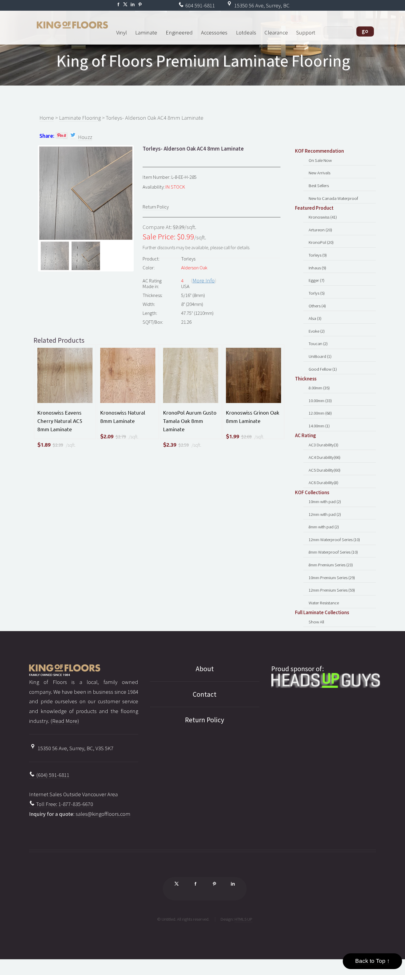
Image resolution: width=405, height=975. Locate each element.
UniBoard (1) (320, 356)
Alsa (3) (315, 318)
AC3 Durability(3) (323, 445)
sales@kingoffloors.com (103, 813)
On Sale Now (320, 160)
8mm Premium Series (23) (331, 565)
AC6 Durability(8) (323, 482)
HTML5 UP (243, 919)
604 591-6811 (199, 5)
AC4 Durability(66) (324, 457)
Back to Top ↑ (372, 961)
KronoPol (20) (321, 242)
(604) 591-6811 (52, 775)
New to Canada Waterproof (333, 198)
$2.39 (57, 445)
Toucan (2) (318, 343)
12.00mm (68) (320, 413)
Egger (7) (316, 280)
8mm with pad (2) (324, 527)
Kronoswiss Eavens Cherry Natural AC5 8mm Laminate (59, 420)
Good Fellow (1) (323, 369)
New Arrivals (319, 173)
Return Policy (156, 206)
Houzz (85, 137)
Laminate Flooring (80, 117)
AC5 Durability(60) (324, 470)
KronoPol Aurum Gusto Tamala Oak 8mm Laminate (189, 420)
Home (46, 117)
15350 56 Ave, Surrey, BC (261, 5)
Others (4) (317, 306)
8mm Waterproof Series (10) (333, 552)
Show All (316, 622)
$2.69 (246, 436)
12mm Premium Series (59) (332, 590)
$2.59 (183, 445)
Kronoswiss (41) (323, 217)
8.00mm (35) (319, 388)
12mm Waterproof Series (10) (334, 539)
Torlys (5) (317, 293)
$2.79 (120, 436)
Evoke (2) (317, 331)
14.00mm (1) (319, 426)
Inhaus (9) (317, 268)
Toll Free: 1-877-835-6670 (64, 804)
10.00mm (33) (320, 400)
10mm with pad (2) (325, 501)
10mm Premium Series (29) (332, 577)
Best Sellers (319, 185)
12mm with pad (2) (325, 514)
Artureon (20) (320, 230)
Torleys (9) (318, 255)
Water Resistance (324, 603)
